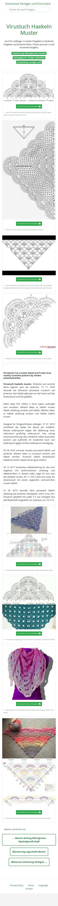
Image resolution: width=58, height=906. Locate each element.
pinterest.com (19, 829)
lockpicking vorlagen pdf (29, 62)
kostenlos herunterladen (27, 106)
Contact (29, 888)
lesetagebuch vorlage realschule (29, 57)
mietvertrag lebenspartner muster (29, 53)
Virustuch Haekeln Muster (29, 29)
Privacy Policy (16, 885)
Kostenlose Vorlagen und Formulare (28, 3)
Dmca (31, 885)
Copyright (43, 885)
